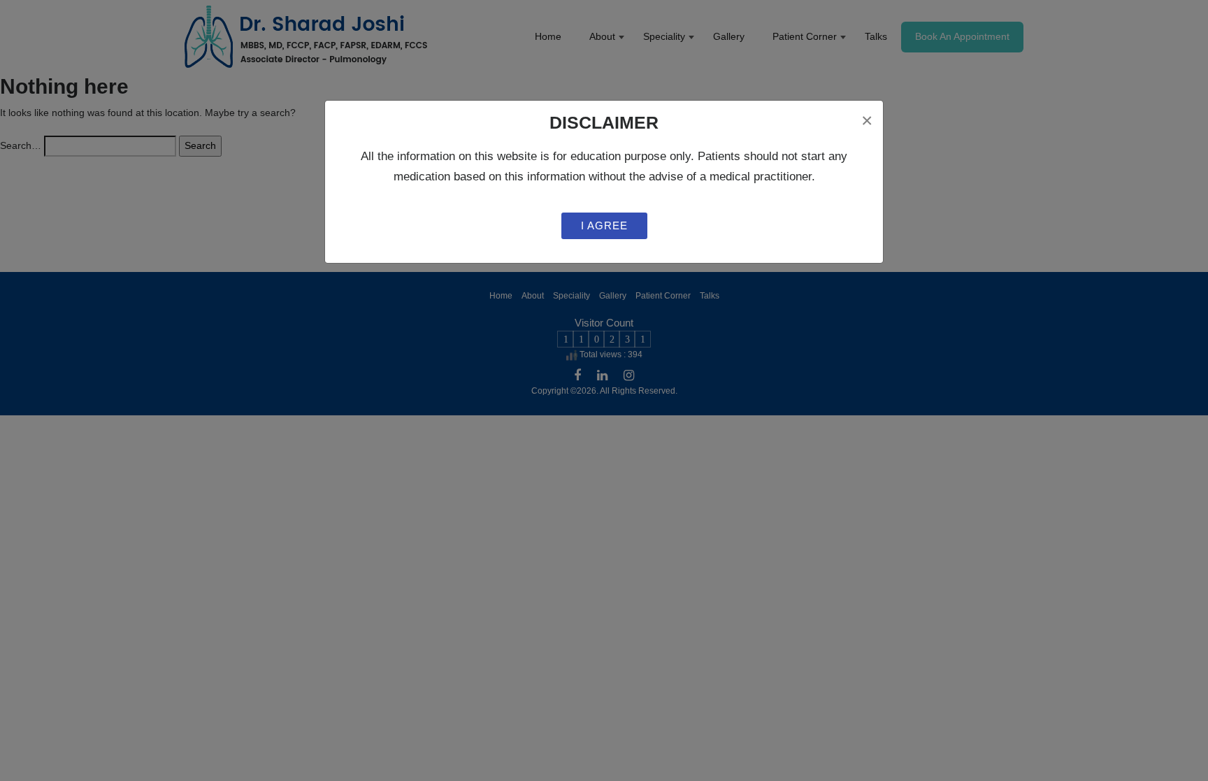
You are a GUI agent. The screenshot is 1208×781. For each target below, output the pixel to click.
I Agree (604, 225)
